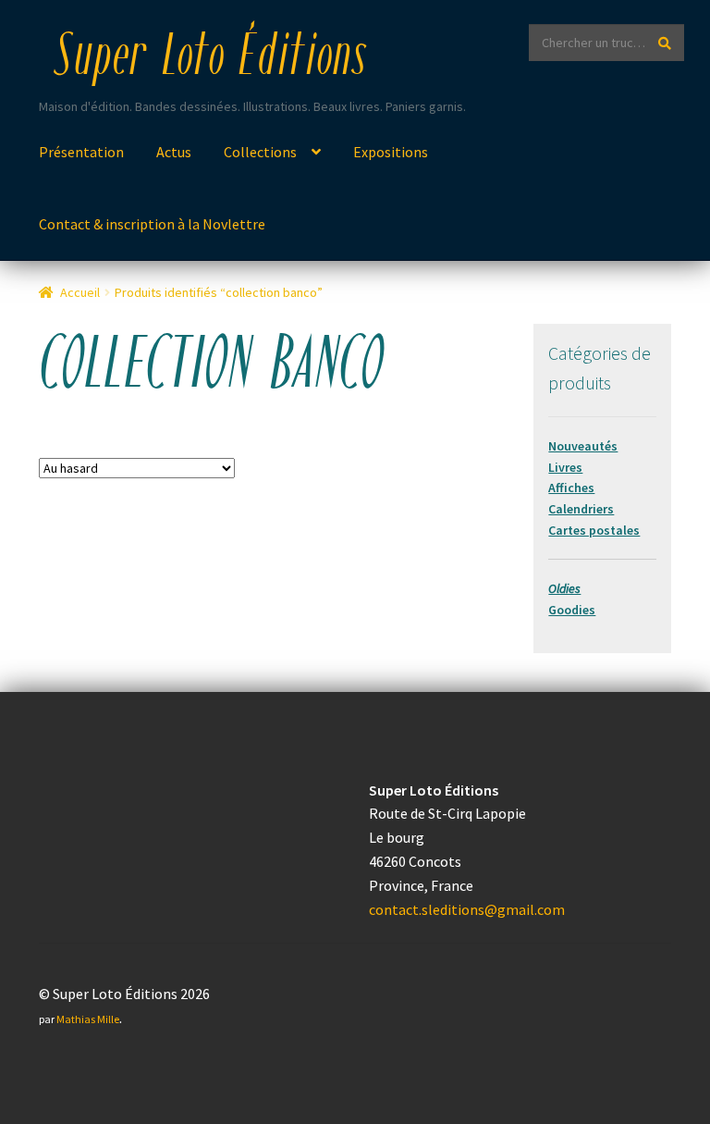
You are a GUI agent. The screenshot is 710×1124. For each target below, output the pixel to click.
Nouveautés (583, 446)
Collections (260, 151)
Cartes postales (594, 530)
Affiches (571, 487)
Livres (565, 467)
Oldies (564, 588)
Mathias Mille (87, 1019)
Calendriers (581, 508)
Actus (173, 151)
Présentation (81, 151)
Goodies (571, 609)
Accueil (80, 292)
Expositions (390, 151)
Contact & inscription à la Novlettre (152, 224)
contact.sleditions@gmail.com (467, 909)
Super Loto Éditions (210, 59)
